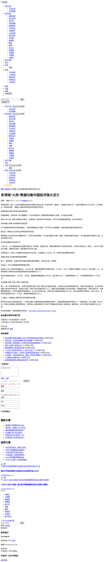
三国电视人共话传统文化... (15, 437)
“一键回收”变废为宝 (12, 357)
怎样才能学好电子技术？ (15, 452)
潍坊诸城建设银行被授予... (15, 430)
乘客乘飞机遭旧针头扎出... (15, 425)
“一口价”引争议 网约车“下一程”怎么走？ (19, 350)
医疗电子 (12, 35)
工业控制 (12, 33)
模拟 (10, 43)
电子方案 (8, 60)
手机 (2, 397)
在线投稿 (8, 185)
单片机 (11, 21)
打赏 (2, 326)
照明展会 (7, 525)
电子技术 (8, 13)
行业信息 (12, 72)
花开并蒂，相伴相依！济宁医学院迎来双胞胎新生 (23, 343)
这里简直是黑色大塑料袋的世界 (16, 360)
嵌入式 (11, 48)
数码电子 (12, 77)
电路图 (11, 53)
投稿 (6, 91)
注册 (6, 89)
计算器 (11, 55)
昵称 (3, 386)
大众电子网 (10, 520)
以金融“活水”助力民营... (14, 432)
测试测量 (12, 23)
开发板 (11, 38)
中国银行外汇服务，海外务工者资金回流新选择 (22, 353)
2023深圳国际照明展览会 (15, 457)
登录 (6, 86)
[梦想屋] (4, 2)
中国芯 (11, 58)
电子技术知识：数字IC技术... (16, 447)
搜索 (22, 99)
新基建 (11, 50)
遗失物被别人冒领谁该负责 (14, 348)
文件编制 (12, 11)
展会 (10, 67)
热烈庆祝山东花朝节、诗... (15, 435)
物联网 (11, 40)
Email (3, 405)
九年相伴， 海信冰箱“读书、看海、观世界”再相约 (23, 355)
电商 (11, 329)
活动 (6, 65)
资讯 (6, 70)
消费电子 (12, 31)
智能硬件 (12, 26)
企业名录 (12, 9)
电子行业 (8, 6)
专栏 (6, 62)
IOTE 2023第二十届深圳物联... (17, 460)
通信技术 (12, 16)
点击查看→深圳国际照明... (15, 455)
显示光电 (12, 18)
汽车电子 (12, 28)
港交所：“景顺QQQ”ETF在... (16, 428)
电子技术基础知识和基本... (15, 450)
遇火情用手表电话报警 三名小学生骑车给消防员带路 (24, 338)
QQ (2, 401)
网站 (2, 391)
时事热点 (12, 80)
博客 (2, 189)
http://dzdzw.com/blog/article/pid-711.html (42, 311)
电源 (10, 45)
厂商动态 (12, 75)
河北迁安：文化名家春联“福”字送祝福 (18, 340)
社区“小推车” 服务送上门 (14, 345)
